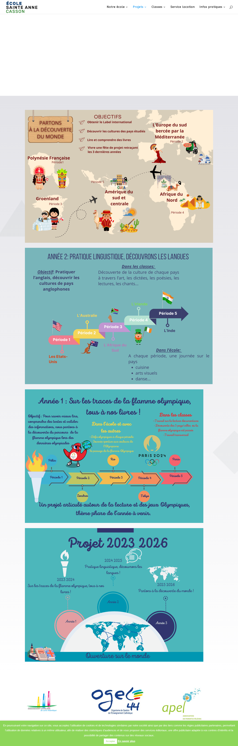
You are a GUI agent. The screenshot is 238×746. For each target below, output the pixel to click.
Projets (138, 7)
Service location (183, 7)
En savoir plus (126, 741)
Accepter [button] (110, 741)
